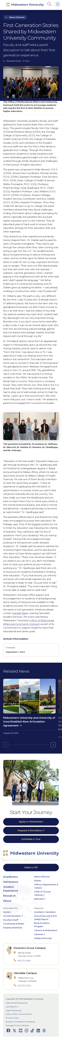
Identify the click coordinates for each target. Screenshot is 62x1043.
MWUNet (38, 899)
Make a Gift (31, 867)
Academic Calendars (45, 912)
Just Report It (12, 1006)
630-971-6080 (24, 960)
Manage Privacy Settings (17, 1025)
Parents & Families (12, 927)
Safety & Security (43, 938)
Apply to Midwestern (31, 821)
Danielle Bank (20, 613)
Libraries (38, 934)
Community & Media (13, 924)
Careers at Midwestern (45, 930)
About (7, 900)
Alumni (6, 912)
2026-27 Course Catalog (42, 893)
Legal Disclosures (13, 1010)
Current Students (12, 916)
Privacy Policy (12, 1018)
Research (9, 895)
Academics (10, 876)
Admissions (10, 881)
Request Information (30, 830)
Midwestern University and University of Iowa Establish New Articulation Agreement (29, 721)
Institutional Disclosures (16, 1003)
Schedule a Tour (31, 839)
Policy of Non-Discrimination (19, 1014)
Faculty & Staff (10, 920)
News (27, 61)
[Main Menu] (57, 4)
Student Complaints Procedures (20, 1021)
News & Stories (17, 17)
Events (37, 880)
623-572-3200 (24, 985)
